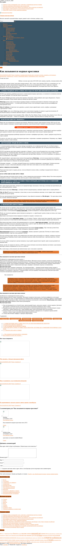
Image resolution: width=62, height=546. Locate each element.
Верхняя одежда (10, 48)
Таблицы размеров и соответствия (12, 509)
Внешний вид (9, 41)
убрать (28, 542)
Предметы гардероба (11, 33)
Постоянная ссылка (8, 420)
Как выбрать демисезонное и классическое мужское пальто (18, 8)
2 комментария (24, 75)
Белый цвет (9, 55)
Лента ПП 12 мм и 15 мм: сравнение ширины (15, 10)
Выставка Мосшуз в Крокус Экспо (15, 37)
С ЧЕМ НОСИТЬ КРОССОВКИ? (12, 330)
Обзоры (8, 32)
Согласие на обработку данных (11, 490)
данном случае (8, 535)
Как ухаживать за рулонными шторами (13, 381)
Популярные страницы (9, 486)
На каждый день (10, 30)
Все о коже (9, 35)
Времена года (6, 63)
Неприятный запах (14, 61)
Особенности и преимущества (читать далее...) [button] (12, 259)
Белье (4, 503)
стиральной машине (13, 542)
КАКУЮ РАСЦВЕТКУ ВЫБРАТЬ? (12, 325)
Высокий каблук (10, 47)
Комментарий (4, 457)
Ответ (4, 425)
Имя (1, 460)
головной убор (58, 533)
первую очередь (4, 540)
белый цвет (31, 75)
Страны (5, 505)
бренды (15, 533)
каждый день (22, 535)
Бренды (5, 502)
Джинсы (5, 506)
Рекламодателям (7, 485)
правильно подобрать (25, 540)
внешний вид (36, 533)
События (5, 26)
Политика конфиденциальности (11, 492)
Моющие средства (11, 59)
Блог (4, 40)
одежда (47, 537)
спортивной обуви (23, 76)
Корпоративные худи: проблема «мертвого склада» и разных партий (20, 524)
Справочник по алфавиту (9, 482)
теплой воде (22, 542)
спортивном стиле (33, 76)
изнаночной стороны (15, 535)
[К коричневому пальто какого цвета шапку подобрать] (14, 399)
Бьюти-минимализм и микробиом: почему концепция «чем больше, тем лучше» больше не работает (29, 521)
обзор (42, 537)
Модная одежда (13, 50)
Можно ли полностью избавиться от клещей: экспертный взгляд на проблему (23, 525)
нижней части (34, 537)
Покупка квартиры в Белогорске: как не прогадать (16, 6)
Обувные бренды (10, 28)
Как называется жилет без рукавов (12, 335)
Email (2, 463)
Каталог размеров (7, 25)
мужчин (41, 75)
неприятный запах (28, 537)
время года (44, 533)
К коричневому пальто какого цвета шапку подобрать (18, 402)
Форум (5, 65)
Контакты (5, 489)
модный (36, 75)
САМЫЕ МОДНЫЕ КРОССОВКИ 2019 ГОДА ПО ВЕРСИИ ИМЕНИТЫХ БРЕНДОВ (26, 323)
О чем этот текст (4, 78)
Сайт (1, 465)
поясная (18, 540)
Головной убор (10, 43)
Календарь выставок (8, 36)
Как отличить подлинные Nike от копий (13, 527)
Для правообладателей (9, 488)
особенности (10, 76)
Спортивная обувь (11, 44)
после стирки (11, 540)
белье (11, 533)
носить (39, 537)
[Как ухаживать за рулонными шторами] (14, 377)
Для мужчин (9, 54)
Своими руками (10, 56)
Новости (5, 24)
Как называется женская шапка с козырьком (15, 334)
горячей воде (2, 535)
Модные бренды (10, 58)
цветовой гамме (43, 542)
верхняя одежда (26, 533)
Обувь (4, 500)
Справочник (6, 484)
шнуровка (49, 542)
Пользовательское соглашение (11, 493)
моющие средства (32, 535)
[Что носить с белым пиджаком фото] (14, 356)
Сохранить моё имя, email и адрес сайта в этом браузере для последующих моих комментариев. (26, 468)
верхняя (19, 533)
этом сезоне (41, 76)
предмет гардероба (35, 540)
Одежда (5, 499)
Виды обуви (9, 52)
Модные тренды (10, 29)
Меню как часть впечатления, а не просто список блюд (17, 523)
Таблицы (5, 62)
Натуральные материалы (12, 51)
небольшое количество (20, 537)
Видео (4, 479)
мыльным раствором (47, 535)
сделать (16, 76)
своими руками (43, 540)
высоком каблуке (51, 533)
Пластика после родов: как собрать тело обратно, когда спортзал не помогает (23, 7)
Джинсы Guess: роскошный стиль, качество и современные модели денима (22, 4)
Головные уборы (7, 507)
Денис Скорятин (15, 75)
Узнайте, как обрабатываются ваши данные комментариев (43, 474)
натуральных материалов (9, 537)
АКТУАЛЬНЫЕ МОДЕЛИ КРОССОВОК (14, 326)
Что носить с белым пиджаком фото (12, 359)
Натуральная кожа (10, 45)
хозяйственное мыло (35, 542)
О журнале (6, 481)
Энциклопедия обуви (7, 15)
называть (46, 75)
